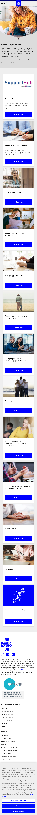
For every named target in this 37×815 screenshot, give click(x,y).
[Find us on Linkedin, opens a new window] (7, 653)
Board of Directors (7, 711)
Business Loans (6, 754)
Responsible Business (8, 720)
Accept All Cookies (18, 811)
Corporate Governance (8, 717)
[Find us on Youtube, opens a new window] (13, 653)
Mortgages (4, 735)
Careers (3, 726)
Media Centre (5, 723)
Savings (3, 744)
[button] (34, 3)
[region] (18, 789)
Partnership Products (8, 760)
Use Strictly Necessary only (18, 806)
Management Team (7, 714)
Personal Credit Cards (8, 741)
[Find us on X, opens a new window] (2, 653)
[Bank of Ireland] (18, 3)
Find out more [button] (18, 114)
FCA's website (25, 670)
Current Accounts (6, 738)
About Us (4, 708)
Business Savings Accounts (9, 750)
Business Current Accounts (9, 747)
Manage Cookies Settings (18, 800)
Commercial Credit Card (8, 757)
